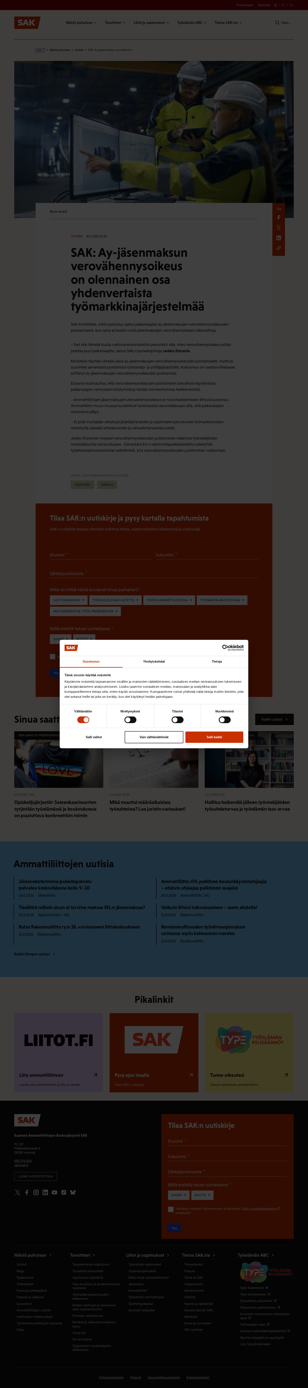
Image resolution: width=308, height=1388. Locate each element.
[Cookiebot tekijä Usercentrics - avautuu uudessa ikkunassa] (225, 648)
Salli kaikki (214, 737)
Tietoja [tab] (217, 661)
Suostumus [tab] (91, 661)
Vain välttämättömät (154, 737)
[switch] (130, 719)
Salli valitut (94, 737)
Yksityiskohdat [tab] (154, 661)
